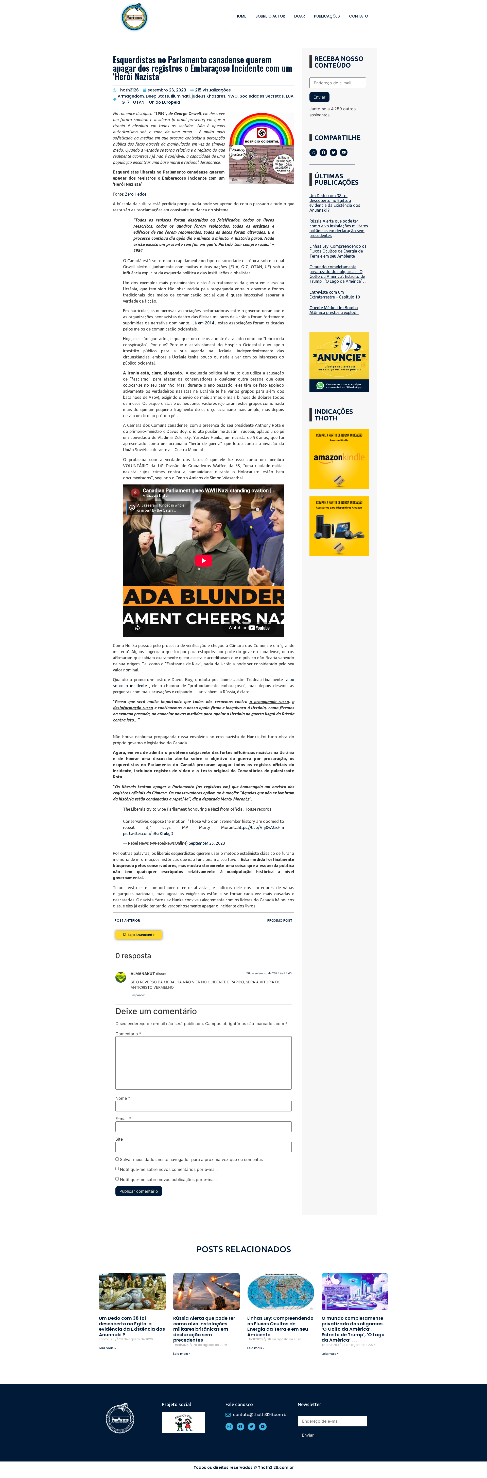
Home (240, 16)
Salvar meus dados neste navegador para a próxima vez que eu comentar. (191, 1159)
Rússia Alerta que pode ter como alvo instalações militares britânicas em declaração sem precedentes (338, 228)
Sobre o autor (270, 16)
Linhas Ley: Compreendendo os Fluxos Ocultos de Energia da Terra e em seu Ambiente (338, 251)
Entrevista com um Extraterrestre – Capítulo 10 (334, 294)
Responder (138, 995)
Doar (299, 16)
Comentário (128, 1034)
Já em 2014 (203, 323)
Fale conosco (239, 1404)
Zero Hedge (135, 194)
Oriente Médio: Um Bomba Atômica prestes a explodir (334, 310)
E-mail (123, 1119)
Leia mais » (107, 1348)
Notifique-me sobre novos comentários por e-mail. (169, 1169)
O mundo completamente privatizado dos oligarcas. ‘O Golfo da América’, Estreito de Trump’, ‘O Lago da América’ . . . (338, 274)
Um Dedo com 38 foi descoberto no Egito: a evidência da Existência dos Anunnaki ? (334, 203)
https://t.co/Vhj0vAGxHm (261, 827)
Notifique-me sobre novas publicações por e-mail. (168, 1179)
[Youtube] (343, 152)
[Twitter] (333, 152)
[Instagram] (313, 152)
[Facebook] (323, 152)
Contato (358, 16)
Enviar (319, 97)
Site (119, 1139)
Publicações (327, 16)
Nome (122, 1098)
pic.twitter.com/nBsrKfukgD (148, 833)
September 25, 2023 (207, 843)
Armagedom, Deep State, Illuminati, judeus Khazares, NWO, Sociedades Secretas (201, 96)
